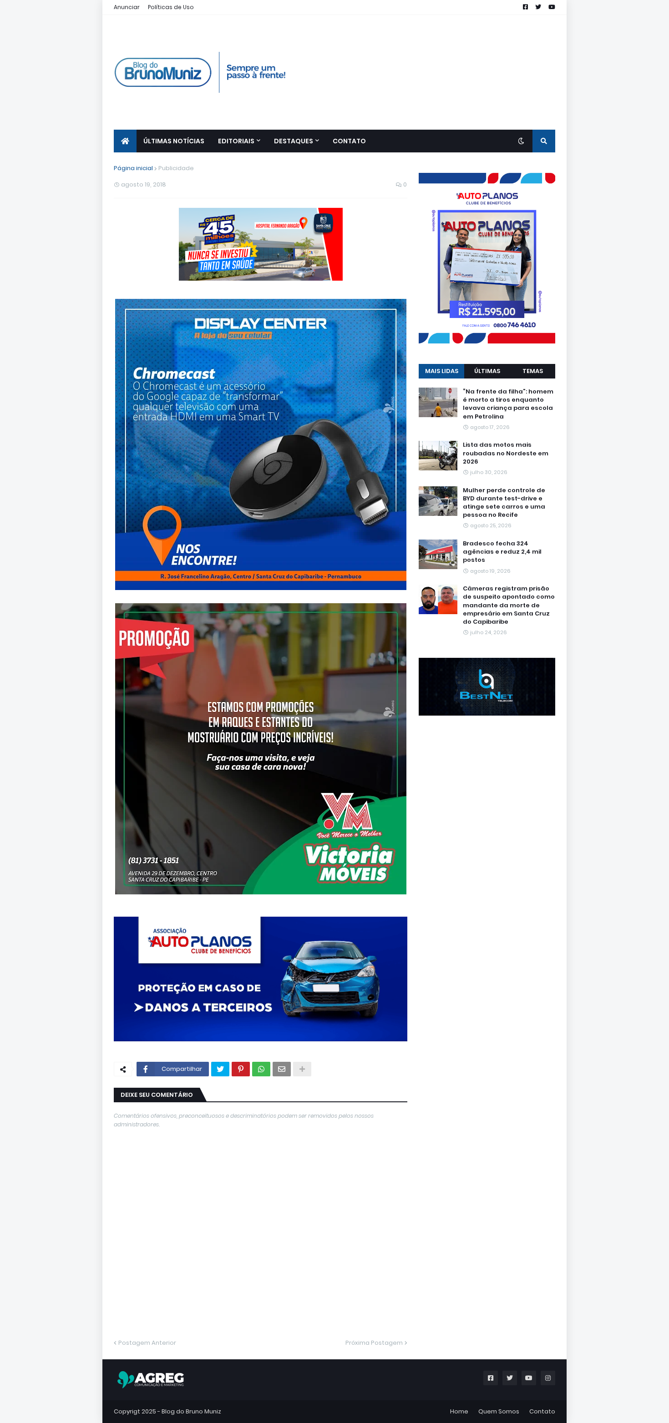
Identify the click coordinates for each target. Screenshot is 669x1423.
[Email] (282, 1069)
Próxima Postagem (374, 1342)
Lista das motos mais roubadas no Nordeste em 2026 (505, 453)
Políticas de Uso (171, 7)
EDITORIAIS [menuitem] (236, 141)
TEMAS (532, 371)
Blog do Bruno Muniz (191, 1411)
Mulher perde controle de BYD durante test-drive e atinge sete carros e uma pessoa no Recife (504, 503)
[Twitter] (220, 1069)
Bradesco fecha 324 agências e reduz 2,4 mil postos (502, 552)
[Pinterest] (241, 1069)
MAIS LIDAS (441, 371)
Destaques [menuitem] (293, 141)
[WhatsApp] (261, 1069)
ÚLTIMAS (487, 371)
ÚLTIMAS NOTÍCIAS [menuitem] (173, 141)
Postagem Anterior (147, 1342)
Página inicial (133, 168)
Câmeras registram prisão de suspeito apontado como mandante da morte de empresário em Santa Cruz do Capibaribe (509, 605)
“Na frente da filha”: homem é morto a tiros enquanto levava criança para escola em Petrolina (508, 404)
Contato (542, 1411)
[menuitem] (125, 141)
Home (459, 1411)
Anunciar (127, 7)
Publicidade (176, 168)
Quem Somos (498, 1411)
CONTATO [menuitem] (349, 141)
